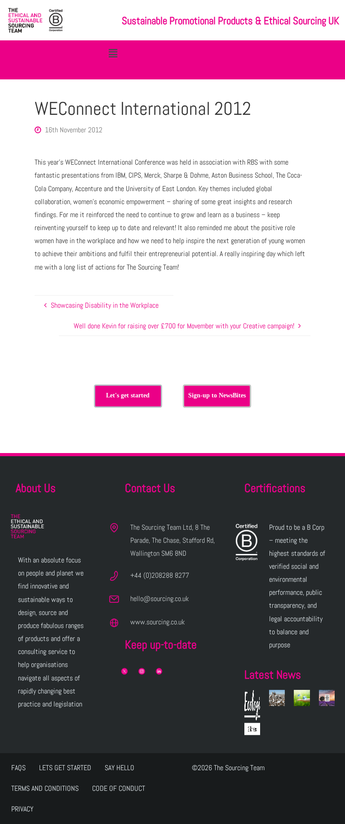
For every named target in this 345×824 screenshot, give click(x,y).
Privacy (22, 809)
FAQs (18, 767)
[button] (112, 53)
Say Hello (119, 767)
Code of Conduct (118, 788)
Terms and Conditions (45, 788)
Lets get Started (65, 767)
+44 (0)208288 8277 (159, 575)
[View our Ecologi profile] (252, 712)
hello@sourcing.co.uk (159, 598)
